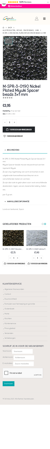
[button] (44, 18)
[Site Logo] (9, 18)
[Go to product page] (13, 238)
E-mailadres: (8, 363)
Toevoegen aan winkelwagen (20, 129)
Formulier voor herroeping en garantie (20, 304)
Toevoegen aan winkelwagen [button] (16, 263)
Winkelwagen (10, 338)
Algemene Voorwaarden (14, 289)
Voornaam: (7, 351)
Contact (8, 294)
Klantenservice (10, 323)
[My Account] (37, 18)
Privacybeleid (10, 328)
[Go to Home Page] (3, 27)
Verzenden (9, 333)
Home (7, 314)
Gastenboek (9, 309)
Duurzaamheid (11, 299)
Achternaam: (8, 357)
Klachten (8, 318)
